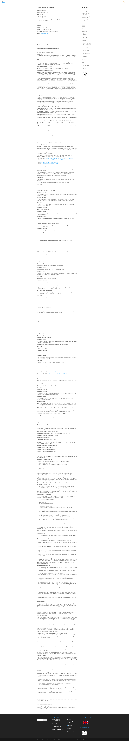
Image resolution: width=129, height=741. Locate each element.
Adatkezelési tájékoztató (71, 730)
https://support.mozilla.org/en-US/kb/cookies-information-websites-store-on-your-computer (56, 159)
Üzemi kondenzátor (86, 11)
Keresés (83, 25)
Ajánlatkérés (84, 40)
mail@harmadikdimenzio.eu (44, 33)
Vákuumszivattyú (85, 14)
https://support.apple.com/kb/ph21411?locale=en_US (49, 162)
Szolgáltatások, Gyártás (86, 33)
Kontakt (84, 69)
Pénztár (83, 57)
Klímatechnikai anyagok (86, 13)
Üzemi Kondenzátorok (87, 46)
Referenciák (70, 723)
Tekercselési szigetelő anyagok (57, 729)
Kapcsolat (83, 59)
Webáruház (84, 42)
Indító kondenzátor (86, 10)
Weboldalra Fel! (85, 739)
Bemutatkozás (84, 31)
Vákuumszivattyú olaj (86, 16)
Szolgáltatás (85, 34)
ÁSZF (82, 60)
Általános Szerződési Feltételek (72, 731)
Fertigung (84, 68)
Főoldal (68, 717)
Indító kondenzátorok (87, 44)
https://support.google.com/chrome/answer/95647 (49, 163)
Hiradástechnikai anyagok (87, 43)
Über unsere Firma (86, 65)
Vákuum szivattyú (86, 48)
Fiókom (83, 62)
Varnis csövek (84, 21)
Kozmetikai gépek (85, 17)
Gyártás (84, 35)
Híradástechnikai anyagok (86, 8)
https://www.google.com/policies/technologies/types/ (58, 371)
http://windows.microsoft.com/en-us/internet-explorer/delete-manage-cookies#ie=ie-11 (59, 158)
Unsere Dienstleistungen (87, 66)
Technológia (85, 37)
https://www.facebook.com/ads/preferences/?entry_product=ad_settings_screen (58, 376)
